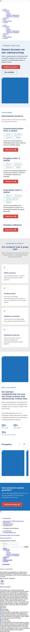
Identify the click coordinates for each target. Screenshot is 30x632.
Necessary (5, 609)
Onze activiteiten (9, 72)
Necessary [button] (3, 607)
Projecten (6, 18)
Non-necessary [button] (4, 619)
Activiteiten (6, 11)
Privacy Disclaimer (5, 538)
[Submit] (3, 545)
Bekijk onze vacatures (11, 67)
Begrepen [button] (12, 578)
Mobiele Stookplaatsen (12, 15)
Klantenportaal (7, 21)
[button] (6, 564)
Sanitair (8, 13)
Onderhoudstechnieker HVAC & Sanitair (13, 130)
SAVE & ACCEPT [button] (5, 631)
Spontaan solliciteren (12, 225)
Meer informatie (4, 578)
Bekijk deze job (9, 149)
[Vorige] (21, 445)
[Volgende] (26, 445)
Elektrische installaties (12, 16)
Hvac (7, 12)
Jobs (4, 19)
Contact (5, 22)
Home (5, 9)
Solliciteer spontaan (10, 504)
